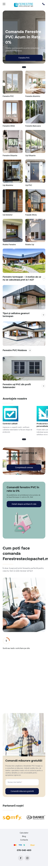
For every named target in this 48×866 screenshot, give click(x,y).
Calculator (24, 833)
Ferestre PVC (24, 58)
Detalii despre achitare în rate (24, 504)
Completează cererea (24, 467)
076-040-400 (24, 850)
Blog (24, 836)
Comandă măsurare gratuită (22, 791)
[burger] (4, 4)
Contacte (24, 840)
